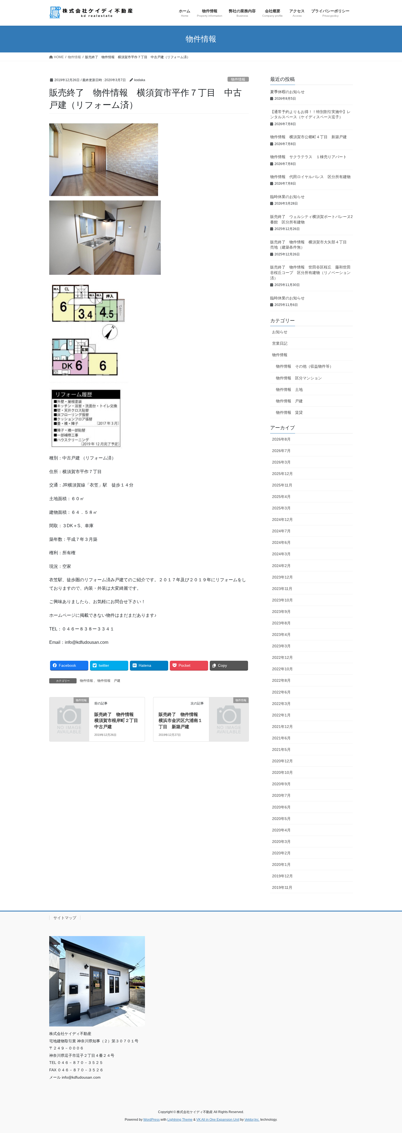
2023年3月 (281, 646)
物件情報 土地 (289, 389)
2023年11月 (282, 588)
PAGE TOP (387, 1094)
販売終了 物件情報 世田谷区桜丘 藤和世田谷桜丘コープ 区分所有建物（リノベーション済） (310, 272)
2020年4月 (281, 830)
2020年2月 (281, 853)
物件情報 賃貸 (289, 412)
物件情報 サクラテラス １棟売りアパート (308, 157)
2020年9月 (281, 784)
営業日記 (279, 343)
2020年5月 (281, 818)
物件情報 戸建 (108, 681)
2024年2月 (281, 565)
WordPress (151, 1120)
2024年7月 (281, 531)
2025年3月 (281, 508)
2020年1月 (281, 864)
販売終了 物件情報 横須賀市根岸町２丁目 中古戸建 (118, 720)
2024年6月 (281, 542)
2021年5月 (281, 749)
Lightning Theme (180, 1120)
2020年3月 (281, 841)
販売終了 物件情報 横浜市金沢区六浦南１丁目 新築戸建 (180, 720)
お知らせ (279, 332)
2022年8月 (281, 680)
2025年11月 (282, 485)
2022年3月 (281, 703)
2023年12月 (282, 577)
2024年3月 (281, 554)
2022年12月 (282, 657)
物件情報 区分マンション (299, 378)
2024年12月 (282, 519)
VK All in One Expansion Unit (217, 1120)
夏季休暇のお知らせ (287, 92)
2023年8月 (281, 623)
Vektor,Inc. (252, 1120)
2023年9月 (281, 611)
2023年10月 (282, 600)
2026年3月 (281, 462)
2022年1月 (281, 715)
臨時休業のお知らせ (287, 196)
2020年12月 (282, 761)
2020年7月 (281, 795)
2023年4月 (281, 634)
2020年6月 (281, 807)
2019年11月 (282, 887)
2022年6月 (281, 692)
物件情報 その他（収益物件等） (304, 366)
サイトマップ (64, 918)
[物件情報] (69, 709)
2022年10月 (282, 669)
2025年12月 (282, 473)
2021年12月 (282, 726)
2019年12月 (282, 876)
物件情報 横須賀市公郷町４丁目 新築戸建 (308, 137)
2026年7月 (281, 451)
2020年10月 (282, 772)
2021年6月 (281, 738)
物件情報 (238, 79)
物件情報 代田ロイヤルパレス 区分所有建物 (310, 177)
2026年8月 (281, 439)
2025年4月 (281, 496)
